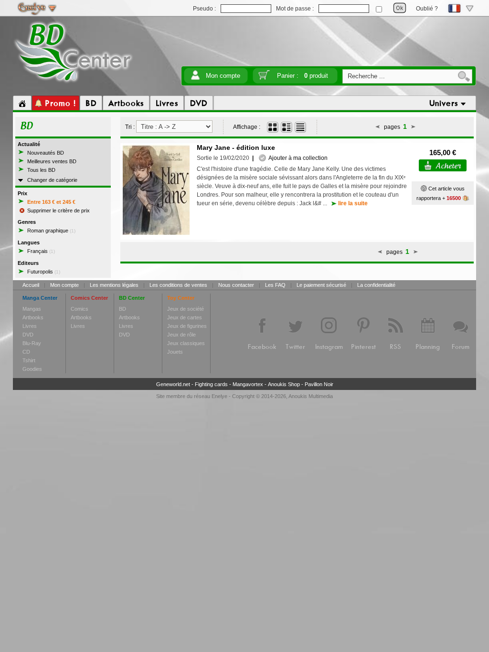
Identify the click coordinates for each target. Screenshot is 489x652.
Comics (79, 309)
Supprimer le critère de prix (58, 210)
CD (26, 352)
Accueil (30, 285)
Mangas (31, 309)
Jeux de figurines (187, 326)
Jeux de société (185, 309)
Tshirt (28, 360)
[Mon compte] (195, 78)
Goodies (32, 369)
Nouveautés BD (45, 153)
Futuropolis (43, 271)
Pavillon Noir (319, 384)
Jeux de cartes (184, 317)
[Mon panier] (264, 78)
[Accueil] (22, 103)
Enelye (219, 396)
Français (41, 251)
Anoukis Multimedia (310, 396)
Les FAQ (275, 285)
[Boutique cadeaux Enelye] (424, 188)
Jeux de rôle (181, 334)
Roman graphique (51, 230)
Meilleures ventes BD (51, 161)
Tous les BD (41, 170)
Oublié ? (427, 8)
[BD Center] (73, 82)
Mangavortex (248, 384)
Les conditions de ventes (178, 285)
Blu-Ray (31, 343)
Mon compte (223, 75)
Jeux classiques (186, 343)
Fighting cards (211, 384)
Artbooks (32, 317)
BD (122, 309)
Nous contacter (236, 285)
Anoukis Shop (284, 384)
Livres (29, 326)
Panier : (302, 75)
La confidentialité (376, 285)
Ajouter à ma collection (297, 158)
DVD (27, 334)
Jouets (175, 352)
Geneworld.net (173, 384)
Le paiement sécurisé (321, 285)
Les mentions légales (114, 285)
